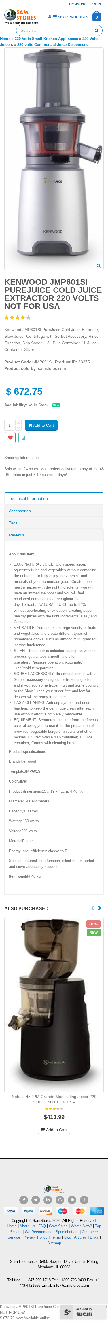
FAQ (42, 1226)
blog (67, 1237)
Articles (80, 1237)
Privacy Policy (35, 1237)
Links (94, 1237)
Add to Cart (43, 425)
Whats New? (81, 1226)
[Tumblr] (84, 1200)
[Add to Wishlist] (10, 437)
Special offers (67, 1232)
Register (77, 3)
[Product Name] (54, 1005)
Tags (13, 523)
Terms (56, 1237)
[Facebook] (23, 1200)
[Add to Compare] (23, 437)
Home (12, 1226)
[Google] (60, 1200)
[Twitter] (35, 1200)
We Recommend (38, 1232)
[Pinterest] (72, 1200)
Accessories (20, 511)
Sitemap (54, 1243)
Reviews (16, 535)
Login (96, 3)
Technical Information (28, 498)
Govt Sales (58, 1226)
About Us (27, 1226)
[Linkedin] (47, 1200)
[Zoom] (99, 266)
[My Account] (49, 16)
